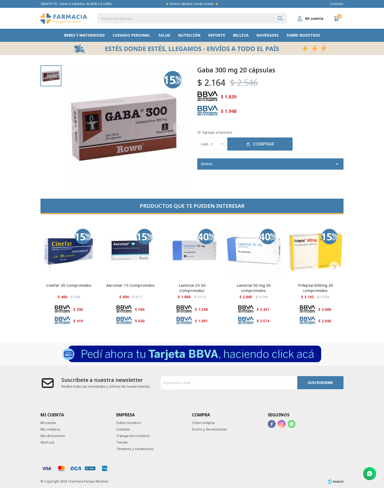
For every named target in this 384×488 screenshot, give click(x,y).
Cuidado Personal (131, 35)
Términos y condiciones (135, 448)
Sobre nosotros (303, 35)
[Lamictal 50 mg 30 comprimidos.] (253, 250)
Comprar (263, 144)
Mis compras (50, 429)
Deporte (216, 35)
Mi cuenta (48, 422)
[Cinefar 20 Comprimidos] (68, 250)
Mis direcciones (52, 435)
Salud (164, 35)
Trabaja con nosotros (133, 435)
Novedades (268, 35)
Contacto (337, 4)
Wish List (47, 442)
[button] (280, 18)
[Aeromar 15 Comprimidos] (130, 250)
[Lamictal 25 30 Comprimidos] (192, 250)
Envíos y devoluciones (209, 429)
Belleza (241, 35)
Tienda (121, 442)
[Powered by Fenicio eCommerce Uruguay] (336, 481)
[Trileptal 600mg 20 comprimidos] (315, 250)
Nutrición (189, 35)
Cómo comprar (203, 422)
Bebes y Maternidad (84, 35)
